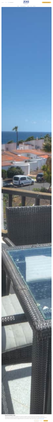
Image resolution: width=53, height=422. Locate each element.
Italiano (3, 2)
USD (5, 2)
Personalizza (36, 420)
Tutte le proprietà (23, 6)
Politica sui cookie (41, 418)
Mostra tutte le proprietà (46, 2)
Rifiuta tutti (41, 420)
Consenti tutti (45, 420)
